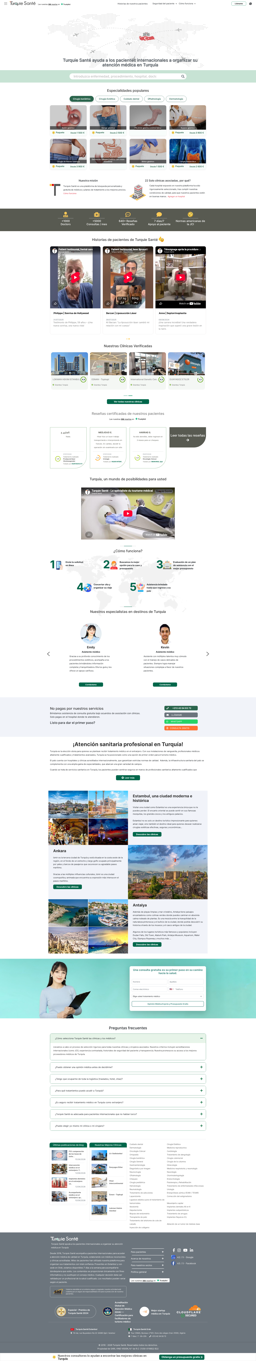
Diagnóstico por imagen (140, 1168)
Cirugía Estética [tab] (107, 99)
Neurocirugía (135, 1172)
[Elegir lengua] (252, 3)
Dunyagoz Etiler (116, 1167)
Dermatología (135, 1148)
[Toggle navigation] (6, 3)
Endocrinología (173, 1179)
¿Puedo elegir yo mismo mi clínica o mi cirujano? (79, 1126)
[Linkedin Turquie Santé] (190, 1250)
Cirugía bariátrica (137, 1158)
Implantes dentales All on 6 (178, 1206)
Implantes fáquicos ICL (177, 1217)
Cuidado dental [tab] (131, 99)
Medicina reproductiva (177, 1148)
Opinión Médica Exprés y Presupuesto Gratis (167, 1004)
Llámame (239, 4)
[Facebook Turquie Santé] (173, 1250)
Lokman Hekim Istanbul (115, 1209)
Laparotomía (135, 1196)
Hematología (135, 1186)
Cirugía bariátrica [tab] (81, 99)
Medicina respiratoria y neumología (182, 1168)
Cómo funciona (69, 193)
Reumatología (135, 1189)
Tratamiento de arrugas (177, 1213)
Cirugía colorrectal (175, 1158)
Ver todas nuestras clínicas (128, 401)
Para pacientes (138, 1252)
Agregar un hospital (176, 196)
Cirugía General (136, 1161)
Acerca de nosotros (141, 1258)
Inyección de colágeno (139, 1227)
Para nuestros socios (141, 1265)
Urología (170, 1189)
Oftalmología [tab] (154, 99)
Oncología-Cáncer (137, 1151)
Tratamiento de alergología (178, 1154)
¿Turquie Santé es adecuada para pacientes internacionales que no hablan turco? (96, 1114)
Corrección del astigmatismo (179, 1196)
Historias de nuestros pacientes (133, 3)
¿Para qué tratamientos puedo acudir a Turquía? (79, 1090)
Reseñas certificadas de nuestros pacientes (128, 413)
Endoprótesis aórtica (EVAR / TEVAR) (183, 1193)
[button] (48, 654)
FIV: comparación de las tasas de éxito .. (76, 1153)
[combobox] (172, 989)
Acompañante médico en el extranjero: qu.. (75, 1195)
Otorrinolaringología (175, 1175)
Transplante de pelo (138, 1217)
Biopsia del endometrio (139, 1213)
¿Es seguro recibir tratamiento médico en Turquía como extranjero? (89, 1102)
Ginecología (172, 1165)
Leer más (130, 777)
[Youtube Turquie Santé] (184, 1250)
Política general (139, 1272)
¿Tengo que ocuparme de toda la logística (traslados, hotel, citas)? (89, 1079)
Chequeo (133, 1179)
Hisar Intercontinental (116, 1182)
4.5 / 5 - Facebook (186, 1263)
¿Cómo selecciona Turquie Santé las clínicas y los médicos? (85, 1038)
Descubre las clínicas (147, 834)
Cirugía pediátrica (137, 1182)
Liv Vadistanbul (115, 1153)
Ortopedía (134, 1154)
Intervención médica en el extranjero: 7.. (74, 1167)
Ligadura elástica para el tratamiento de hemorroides (147, 1201)
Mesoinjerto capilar (175, 1203)
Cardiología (172, 1151)
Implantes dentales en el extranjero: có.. (77, 1181)
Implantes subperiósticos (178, 1210)
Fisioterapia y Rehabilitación (179, 1182)
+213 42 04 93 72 (158, 1336)
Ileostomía (134, 1206)
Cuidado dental (136, 1144)
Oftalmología (135, 1175)
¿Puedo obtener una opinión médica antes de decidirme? (84, 1067)
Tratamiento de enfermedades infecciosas (185, 1186)
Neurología (171, 1172)
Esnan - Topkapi (116, 1194)
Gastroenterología (137, 1165)
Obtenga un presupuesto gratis (182, 1357)
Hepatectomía (136, 1210)
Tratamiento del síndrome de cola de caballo (145, 1222)
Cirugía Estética (174, 1144)
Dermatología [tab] (176, 99)
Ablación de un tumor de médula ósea (183, 1224)
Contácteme (91, 684)
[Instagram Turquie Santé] (178, 1250)
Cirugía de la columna (176, 1161)
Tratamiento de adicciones (141, 1193)
